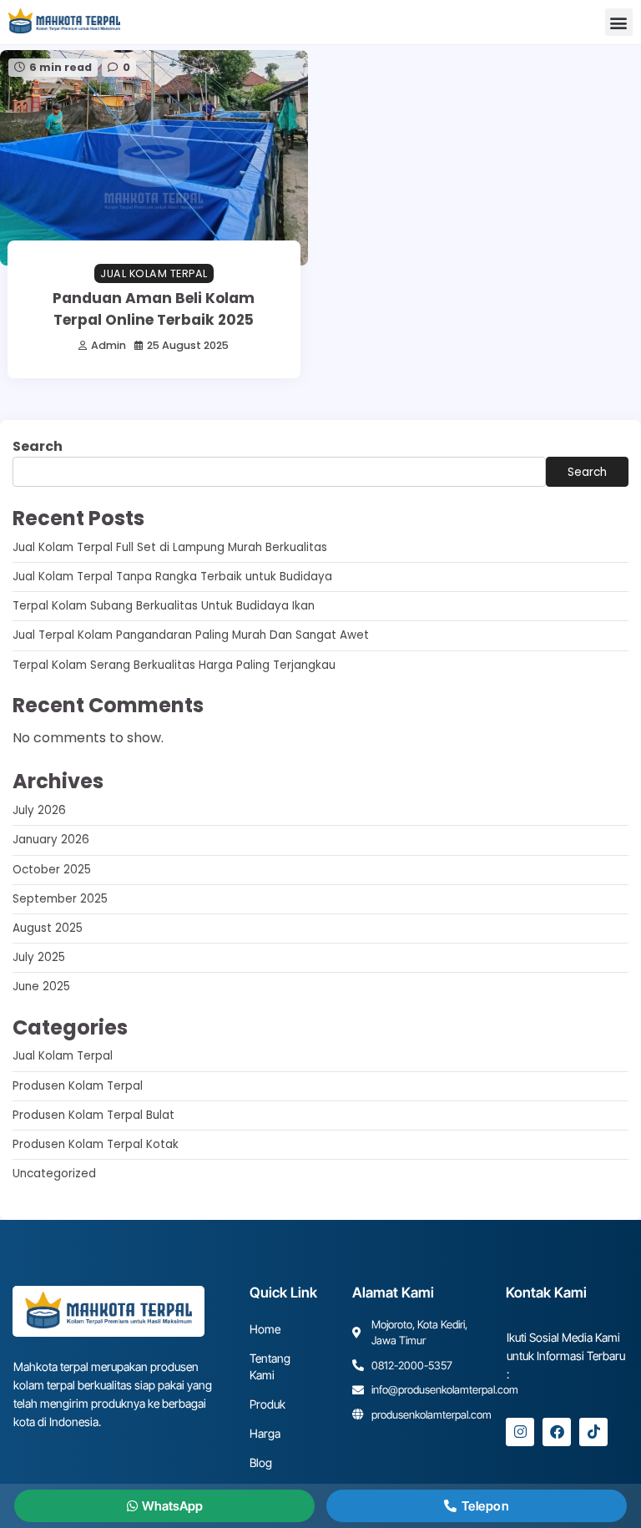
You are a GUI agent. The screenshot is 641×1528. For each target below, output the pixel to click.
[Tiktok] (593, 1432)
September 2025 (60, 899)
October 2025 (52, 870)
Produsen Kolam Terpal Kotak (96, 1144)
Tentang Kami (270, 1366)
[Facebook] (557, 1432)
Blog (261, 1462)
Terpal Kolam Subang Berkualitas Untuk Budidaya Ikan (164, 606)
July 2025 (39, 957)
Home (265, 1329)
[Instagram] (520, 1432)
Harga (265, 1433)
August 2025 (48, 928)
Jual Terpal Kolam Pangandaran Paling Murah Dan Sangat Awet (191, 635)
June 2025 (41, 986)
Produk (267, 1404)
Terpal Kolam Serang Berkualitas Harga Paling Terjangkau (174, 665)
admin (108, 345)
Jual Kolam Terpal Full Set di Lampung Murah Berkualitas (170, 547)
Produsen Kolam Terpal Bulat (93, 1115)
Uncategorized (54, 1173)
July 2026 (39, 810)
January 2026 (51, 839)
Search (38, 446)
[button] (619, 22)
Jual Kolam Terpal (154, 273)
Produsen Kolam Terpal (78, 1086)
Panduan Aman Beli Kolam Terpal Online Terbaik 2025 (154, 309)
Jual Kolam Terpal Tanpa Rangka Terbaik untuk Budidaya (172, 576)
